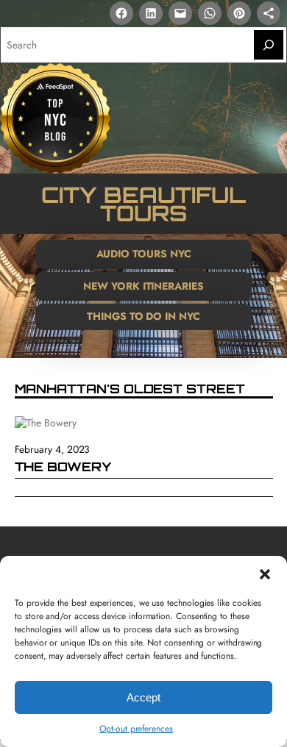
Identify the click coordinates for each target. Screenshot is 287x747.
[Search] (268, 45)
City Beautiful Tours (143, 203)
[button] (265, 574)
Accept (143, 697)
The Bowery (63, 467)
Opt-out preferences (136, 728)
